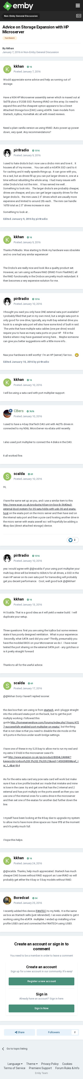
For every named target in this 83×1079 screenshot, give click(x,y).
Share (20, 1032)
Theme (31, 1063)
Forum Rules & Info (67, 1068)
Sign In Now (41, 1008)
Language (14, 1063)
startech (48, 709)
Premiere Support (40, 1068)
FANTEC (41, 910)
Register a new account (41, 981)
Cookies (67, 1063)
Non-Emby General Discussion (41, 52)
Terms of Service (14, 1068)
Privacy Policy (50, 1063)
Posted (27, 71)
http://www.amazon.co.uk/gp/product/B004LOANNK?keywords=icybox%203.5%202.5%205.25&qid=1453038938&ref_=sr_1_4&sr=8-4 (41, 761)
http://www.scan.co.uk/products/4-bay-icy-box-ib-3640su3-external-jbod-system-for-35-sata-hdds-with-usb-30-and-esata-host (39, 509)
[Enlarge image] (77, 354)
